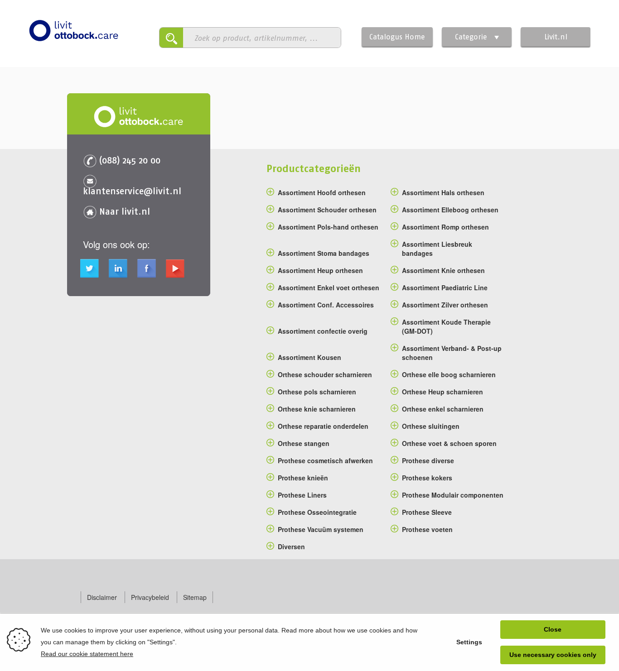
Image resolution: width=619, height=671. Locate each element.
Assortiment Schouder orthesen (327, 209)
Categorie (471, 37)
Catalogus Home (397, 37)
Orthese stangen (303, 443)
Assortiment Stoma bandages (323, 253)
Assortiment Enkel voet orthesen (328, 287)
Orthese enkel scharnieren (443, 408)
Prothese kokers (427, 477)
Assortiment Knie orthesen (443, 270)
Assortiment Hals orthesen (443, 192)
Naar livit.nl (124, 211)
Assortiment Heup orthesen (320, 270)
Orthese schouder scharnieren (325, 374)
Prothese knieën (303, 477)
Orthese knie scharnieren (317, 408)
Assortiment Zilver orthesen (445, 304)
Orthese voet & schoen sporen (449, 443)
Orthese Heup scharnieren (442, 391)
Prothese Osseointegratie (317, 512)
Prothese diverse (428, 460)
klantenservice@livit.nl (132, 191)
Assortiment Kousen (309, 357)
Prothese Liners (302, 494)
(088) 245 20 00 (129, 160)
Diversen (291, 546)
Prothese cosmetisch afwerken (325, 460)
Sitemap (195, 597)
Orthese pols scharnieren (317, 391)
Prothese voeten (427, 529)
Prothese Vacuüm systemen (320, 529)
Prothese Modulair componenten (452, 494)
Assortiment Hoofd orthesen (322, 192)
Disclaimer (102, 597)
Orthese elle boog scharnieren (449, 374)
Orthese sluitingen (430, 426)
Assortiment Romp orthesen (445, 226)
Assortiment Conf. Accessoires (326, 304)
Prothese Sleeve (427, 512)
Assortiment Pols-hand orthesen (328, 226)
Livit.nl (555, 37)
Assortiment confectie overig (323, 331)
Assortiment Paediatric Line (445, 287)
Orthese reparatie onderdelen (323, 426)
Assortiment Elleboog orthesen (450, 209)
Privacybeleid (150, 597)
